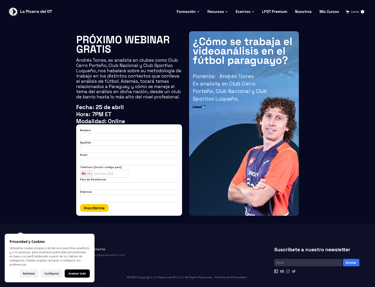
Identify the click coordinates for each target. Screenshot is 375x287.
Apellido (85, 142)
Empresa (86, 191)
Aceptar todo (77, 273)
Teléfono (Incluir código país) (100, 167)
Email (83, 155)
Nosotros (303, 11)
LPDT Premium (274, 11)
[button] (188, 11)
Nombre (85, 130)
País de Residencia (93, 179)
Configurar (51, 273)
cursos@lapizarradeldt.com (107, 255)
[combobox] (86, 173)
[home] (31, 11)
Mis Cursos (329, 11)
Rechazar (29, 273)
